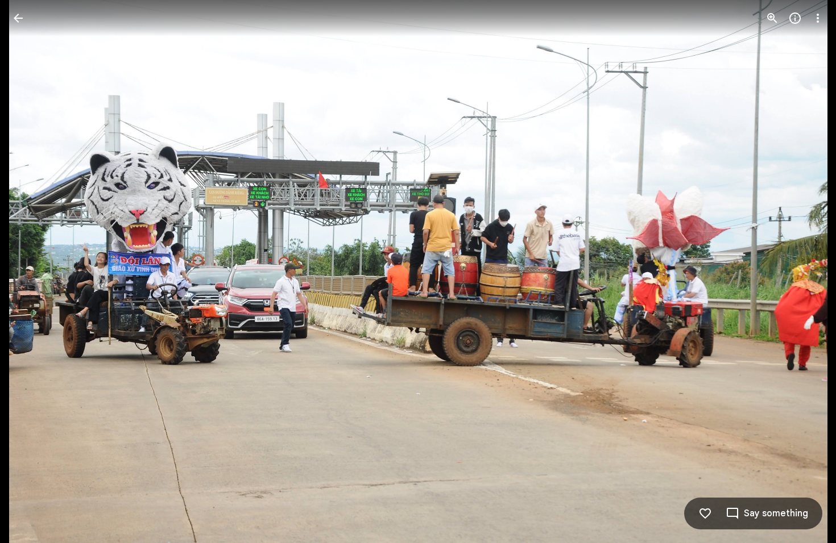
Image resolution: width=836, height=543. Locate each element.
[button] (32, 271)
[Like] (705, 513)
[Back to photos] (18, 18)
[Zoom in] (772, 18)
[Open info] (795, 18)
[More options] (817, 18)
